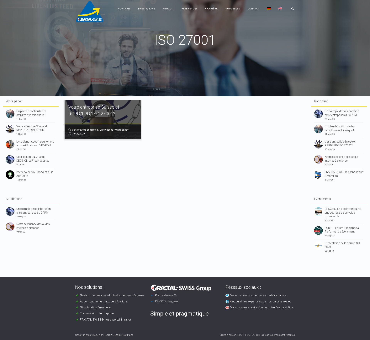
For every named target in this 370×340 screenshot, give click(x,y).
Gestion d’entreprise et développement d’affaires (112, 295)
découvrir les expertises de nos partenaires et (260, 301)
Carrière (211, 8)
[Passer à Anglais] (280, 9)
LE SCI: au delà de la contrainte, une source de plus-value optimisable (343, 212)
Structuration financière (95, 307)
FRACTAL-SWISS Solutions (118, 334)
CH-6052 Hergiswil (166, 301)
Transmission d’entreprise (97, 313)
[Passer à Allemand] (269, 9)
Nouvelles (232, 8)
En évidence (106, 129)
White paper (121, 129)
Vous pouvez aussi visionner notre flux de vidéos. (262, 307)
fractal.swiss (176, 52)
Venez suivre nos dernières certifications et (258, 295)
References (190, 8)
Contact (254, 8)
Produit (168, 8)
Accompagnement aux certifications (104, 301)
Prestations (146, 8)
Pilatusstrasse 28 (166, 295)
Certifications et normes (85, 129)
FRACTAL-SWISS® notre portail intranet (105, 319)
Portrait (124, 8)
